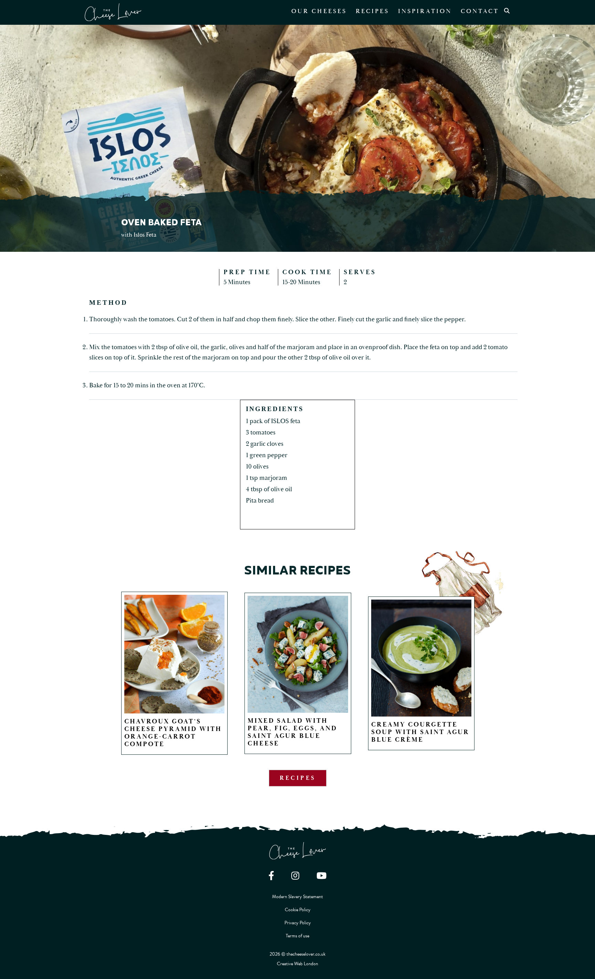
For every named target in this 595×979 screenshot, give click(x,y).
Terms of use (297, 935)
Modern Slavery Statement (297, 896)
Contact (480, 11)
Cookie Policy (298, 909)
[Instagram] (295, 875)
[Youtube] (321, 875)
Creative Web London (297, 963)
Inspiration (425, 11)
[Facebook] (271, 875)
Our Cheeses (319, 11)
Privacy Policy (297, 922)
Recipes (372, 11)
